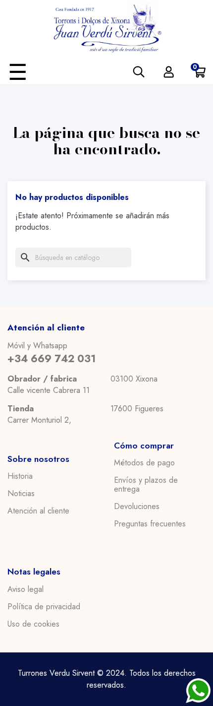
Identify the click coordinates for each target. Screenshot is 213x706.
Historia (20, 476)
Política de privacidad (43, 606)
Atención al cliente (38, 511)
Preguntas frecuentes (150, 523)
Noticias (21, 493)
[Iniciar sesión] (168, 71)
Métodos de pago (144, 462)
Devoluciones (137, 506)
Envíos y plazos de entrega (146, 485)
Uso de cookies (33, 624)
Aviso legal (25, 589)
